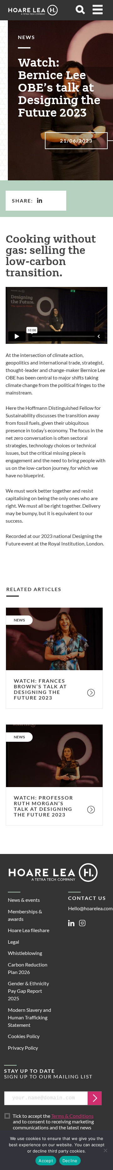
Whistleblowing (25, 953)
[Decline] (105, 1150)
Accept (46, 1160)
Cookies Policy (24, 1036)
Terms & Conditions (72, 1116)
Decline (70, 1160)
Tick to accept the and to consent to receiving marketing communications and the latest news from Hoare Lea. (54, 1124)
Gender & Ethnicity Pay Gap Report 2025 (28, 990)
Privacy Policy (23, 1048)
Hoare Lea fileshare (28, 930)
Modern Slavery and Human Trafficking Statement (29, 1017)
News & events (24, 900)
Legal (13, 942)
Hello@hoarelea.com (90, 908)
